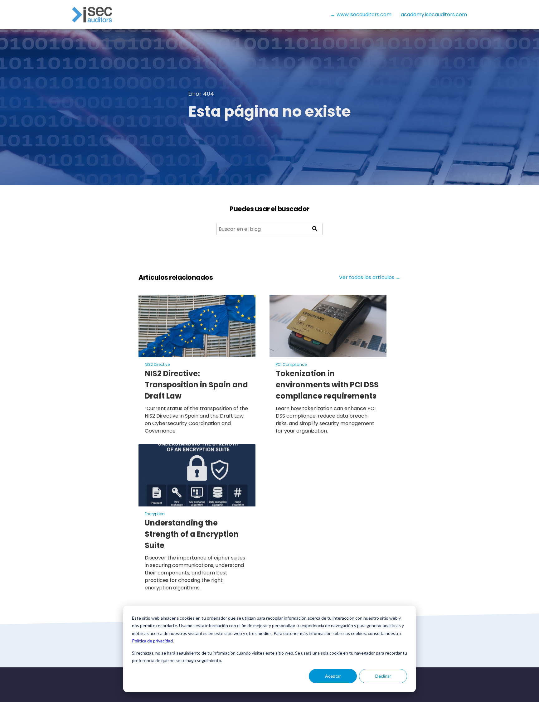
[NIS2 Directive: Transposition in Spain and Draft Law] (196, 353)
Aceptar (333, 676)
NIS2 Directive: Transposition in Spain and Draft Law (196, 384)
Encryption (155, 513)
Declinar (383, 676)
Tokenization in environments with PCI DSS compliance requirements (327, 384)
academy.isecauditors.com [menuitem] (434, 14)
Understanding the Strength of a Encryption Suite (192, 534)
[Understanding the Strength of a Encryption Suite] (196, 502)
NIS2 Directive (157, 364)
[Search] (315, 229)
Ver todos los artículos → (370, 277)
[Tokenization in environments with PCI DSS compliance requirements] (328, 353)
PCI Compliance (291, 364)
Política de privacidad (152, 640)
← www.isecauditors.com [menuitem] (360, 14)
